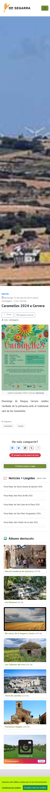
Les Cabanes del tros (18, 664)
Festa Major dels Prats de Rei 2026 (18, 495)
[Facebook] (12, 448)
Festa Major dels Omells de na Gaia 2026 (21, 522)
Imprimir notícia (26, 315)
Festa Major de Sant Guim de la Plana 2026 (22, 504)
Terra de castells (17, 695)
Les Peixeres (14, 602)
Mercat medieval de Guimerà (22, 571)
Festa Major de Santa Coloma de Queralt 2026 (23, 486)
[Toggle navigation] (44, 8)
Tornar (8, 314)
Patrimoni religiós (17, 726)
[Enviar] (38, 448)
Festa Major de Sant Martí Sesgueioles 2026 (22, 513)
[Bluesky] (19, 448)
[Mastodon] (25, 448)
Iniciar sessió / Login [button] (26, 466)
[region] (25, 784)
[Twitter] (31, 448)
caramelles (8, 426)
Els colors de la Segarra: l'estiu (23, 633)
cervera (20, 426)
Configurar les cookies (11, 788)
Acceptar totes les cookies (35, 788)
